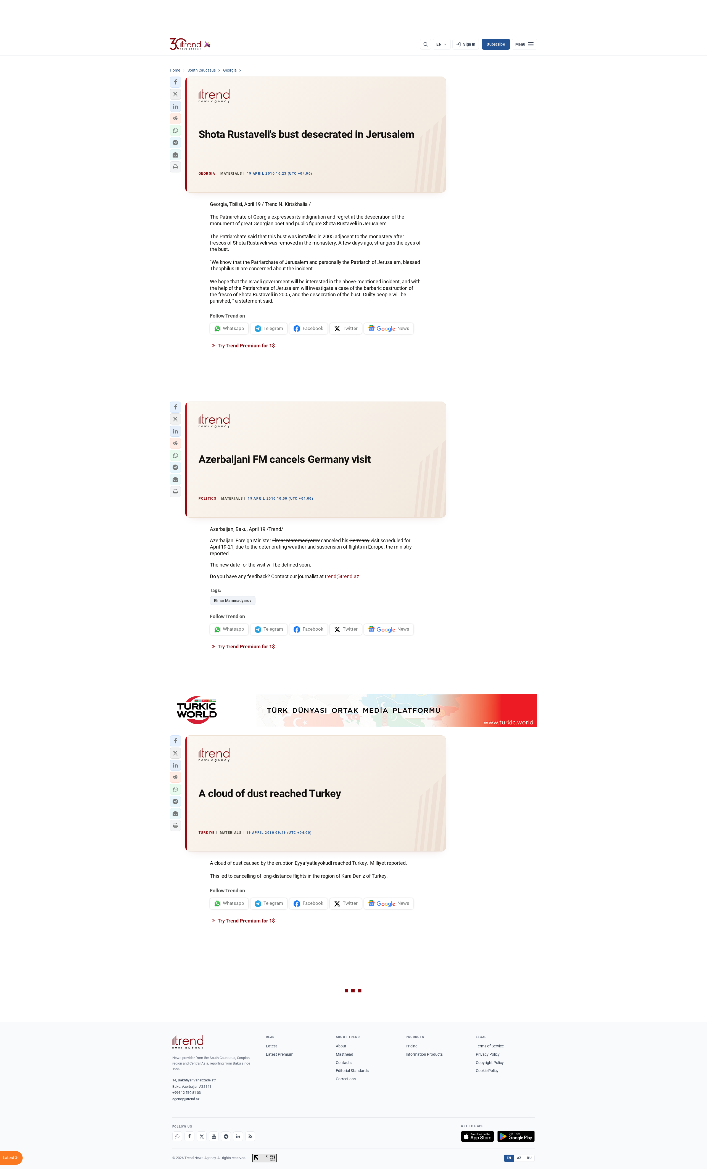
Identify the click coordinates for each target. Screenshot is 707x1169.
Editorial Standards (352, 1070)
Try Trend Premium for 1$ (246, 345)
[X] (202, 1136)
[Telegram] (226, 1136)
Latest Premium (279, 1054)
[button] (175, 82)
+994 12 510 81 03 (186, 1093)
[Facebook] (189, 1136)
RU (529, 1158)
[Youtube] (214, 1136)
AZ (519, 1158)
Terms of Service (490, 1046)
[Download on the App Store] (477, 1136)
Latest (271, 1046)
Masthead (344, 1054)
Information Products (424, 1054)
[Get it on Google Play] (516, 1136)
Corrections (346, 1079)
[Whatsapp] (177, 1136)
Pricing (412, 1046)
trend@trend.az (342, 576)
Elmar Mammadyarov (232, 600)
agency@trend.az (185, 1099)
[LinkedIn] (238, 1136)
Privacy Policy (488, 1054)
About (341, 1046)
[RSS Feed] (250, 1136)
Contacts (344, 1062)
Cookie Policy (487, 1070)
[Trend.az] (190, 44)
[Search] (425, 44)
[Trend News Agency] (187, 1042)
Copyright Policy (490, 1062)
